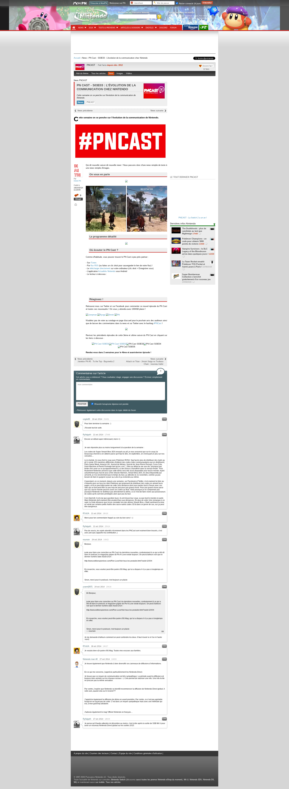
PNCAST (91, 65)
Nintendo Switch (118, 779)
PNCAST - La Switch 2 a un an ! (193, 218)
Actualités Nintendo (106, 271)
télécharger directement (100, 268)
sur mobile (99, 782)
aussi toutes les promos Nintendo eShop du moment (159, 779)
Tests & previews (107, 28)
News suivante (157, 110)
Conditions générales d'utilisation (148, 753)
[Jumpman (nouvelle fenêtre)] (91, 315)
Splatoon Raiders (206, 18)
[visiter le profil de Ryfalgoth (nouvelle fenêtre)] (77, 443)
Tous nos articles (113, 782)
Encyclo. (150, 28)
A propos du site (81, 753)
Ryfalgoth (87, 434)
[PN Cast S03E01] (100, 344)
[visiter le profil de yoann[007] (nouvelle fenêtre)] (77, 594)
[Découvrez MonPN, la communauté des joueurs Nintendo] (81, 4)
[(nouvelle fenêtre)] (190, 27)
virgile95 (86, 419)
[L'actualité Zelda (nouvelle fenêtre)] (203, 27)
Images (120, 73)
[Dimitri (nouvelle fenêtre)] (110, 315)
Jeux (91, 28)
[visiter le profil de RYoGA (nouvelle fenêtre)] (77, 520)
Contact (114, 753)
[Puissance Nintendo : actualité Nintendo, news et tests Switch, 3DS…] (91, 21)
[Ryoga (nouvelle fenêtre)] (101, 315)
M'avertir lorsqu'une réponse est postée (111, 404)
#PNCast (158, 323)
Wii (75, 782)
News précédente (85, 110)
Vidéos (129, 73)
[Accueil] (74, 27)
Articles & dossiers (130, 28)
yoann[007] (87, 587)
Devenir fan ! (207, 66)
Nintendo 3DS (196, 779)
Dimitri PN (77, 181)
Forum (173, 28)
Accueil (77, 58)
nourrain (86, 539)
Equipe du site (125, 753)
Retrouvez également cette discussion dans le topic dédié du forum (106, 410)
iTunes (93, 263)
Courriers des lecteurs (99, 753)
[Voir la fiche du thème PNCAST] (79, 69)
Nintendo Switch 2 (190, 18)
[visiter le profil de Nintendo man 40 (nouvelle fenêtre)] (77, 667)
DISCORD (163, 28)
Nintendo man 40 (90, 659)
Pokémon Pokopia (176, 16)
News (80, 28)
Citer (164, 419)
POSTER (82, 404)
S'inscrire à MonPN (98, 3)
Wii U (186, 779)
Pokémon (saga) (191, 16)
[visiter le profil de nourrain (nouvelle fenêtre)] (77, 547)
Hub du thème (82, 73)
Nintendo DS (208, 779)
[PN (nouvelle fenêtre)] (117, 315)
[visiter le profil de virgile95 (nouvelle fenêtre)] (77, 427)
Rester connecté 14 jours (189, 3)
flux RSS (94, 265)
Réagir (78, 199)
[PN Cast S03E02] (117, 344)
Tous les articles (98, 73)
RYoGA (86, 513)
